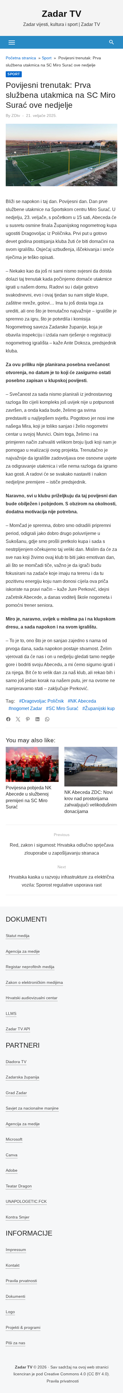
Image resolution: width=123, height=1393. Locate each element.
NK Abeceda (83, 701)
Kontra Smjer (17, 1217)
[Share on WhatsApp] (47, 719)
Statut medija (17, 935)
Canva (11, 1155)
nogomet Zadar (26, 708)
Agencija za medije (23, 951)
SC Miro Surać (63, 708)
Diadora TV (16, 1061)
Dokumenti (15, 1296)
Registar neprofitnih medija (30, 966)
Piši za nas (15, 1343)
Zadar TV (61, 14)
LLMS (11, 1013)
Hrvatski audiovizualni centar (31, 997)
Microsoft (14, 1139)
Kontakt (12, 1265)
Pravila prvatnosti (21, 1280)
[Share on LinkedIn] (37, 719)
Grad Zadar (16, 1092)
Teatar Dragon (19, 1186)
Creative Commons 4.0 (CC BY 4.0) (76, 1374)
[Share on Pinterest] (27, 719)
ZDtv (15, 115)
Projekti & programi (23, 1327)
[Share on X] (18, 719)
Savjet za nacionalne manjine (32, 1108)
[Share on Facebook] (8, 719)
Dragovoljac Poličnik (43, 701)
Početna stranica (21, 58)
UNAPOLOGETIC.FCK (26, 1201)
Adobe (11, 1170)
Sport (46, 58)
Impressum (16, 1249)
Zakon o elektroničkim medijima (34, 982)
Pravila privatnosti (63, 1381)
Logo (10, 1311)
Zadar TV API (18, 1029)
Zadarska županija (22, 1077)
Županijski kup (100, 708)
